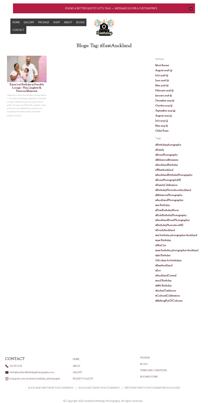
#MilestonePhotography (168, 195)
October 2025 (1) (163, 106)
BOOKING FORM (148, 376)
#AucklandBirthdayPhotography (173, 175)
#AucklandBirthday (166, 165)
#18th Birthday (163, 286)
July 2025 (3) (161, 121)
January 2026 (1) (163, 95)
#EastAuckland (163, 265)
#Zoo (158, 270)
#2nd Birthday (163, 280)
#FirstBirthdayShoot (167, 210)
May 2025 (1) (161, 126)
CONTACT (18, 30)
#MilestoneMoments (166, 160)
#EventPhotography (166, 155)
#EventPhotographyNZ (168, 180)
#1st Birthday (162, 205)
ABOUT (68, 22)
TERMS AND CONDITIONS (153, 370)
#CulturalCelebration (167, 296)
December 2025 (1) (164, 100)
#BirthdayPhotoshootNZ (169, 225)
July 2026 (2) (161, 75)
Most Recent (162, 65)
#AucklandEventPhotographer (172, 220)
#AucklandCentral (165, 275)
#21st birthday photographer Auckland (176, 250)
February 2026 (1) (164, 90)
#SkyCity (160, 245)
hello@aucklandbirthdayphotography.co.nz (32, 372)
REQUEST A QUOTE (83, 378)
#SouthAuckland (165, 230)
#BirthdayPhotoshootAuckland (173, 190)
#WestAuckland (164, 170)
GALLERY (29, 22)
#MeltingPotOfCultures (168, 301)
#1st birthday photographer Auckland (176, 235)
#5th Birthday (162, 255)
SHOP (56, 22)
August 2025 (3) (163, 116)
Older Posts (162, 131)
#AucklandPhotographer (169, 200)
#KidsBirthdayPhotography (171, 215)
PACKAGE (43, 22)
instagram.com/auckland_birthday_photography (35, 378)
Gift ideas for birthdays (168, 260)
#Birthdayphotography (168, 145)
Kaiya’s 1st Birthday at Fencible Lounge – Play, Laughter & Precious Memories (27, 88)
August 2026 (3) (163, 70)
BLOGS (80, 22)
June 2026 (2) (162, 80)
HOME (16, 22)
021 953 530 (16, 366)
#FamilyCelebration (166, 185)
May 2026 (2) (162, 85)
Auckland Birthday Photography (102, 401)
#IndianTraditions (165, 291)
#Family (159, 150)
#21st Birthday (163, 240)
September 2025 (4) (165, 111)
